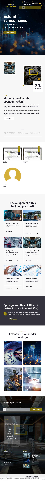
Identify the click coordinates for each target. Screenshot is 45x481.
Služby (24, 427)
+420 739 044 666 (10, 429)
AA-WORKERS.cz (7, 464)
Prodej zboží (9, 251)
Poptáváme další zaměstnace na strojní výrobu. (36, 456)
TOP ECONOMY (9, 231)
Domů (24, 423)
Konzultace (25, 436)
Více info (8, 118)
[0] (23, 7)
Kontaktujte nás (9, 32)
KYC (4, 456)
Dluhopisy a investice (27, 429)
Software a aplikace (12, 223)
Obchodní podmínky (7, 454)
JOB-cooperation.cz (7, 466)
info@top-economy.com (12, 431)
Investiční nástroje (31, 278)
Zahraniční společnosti (32, 251)
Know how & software (12, 278)
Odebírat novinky (36, 409)
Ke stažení (5, 458)
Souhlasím (43, 479)
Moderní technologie (32, 223)
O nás (24, 425)
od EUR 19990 (28, 260)
